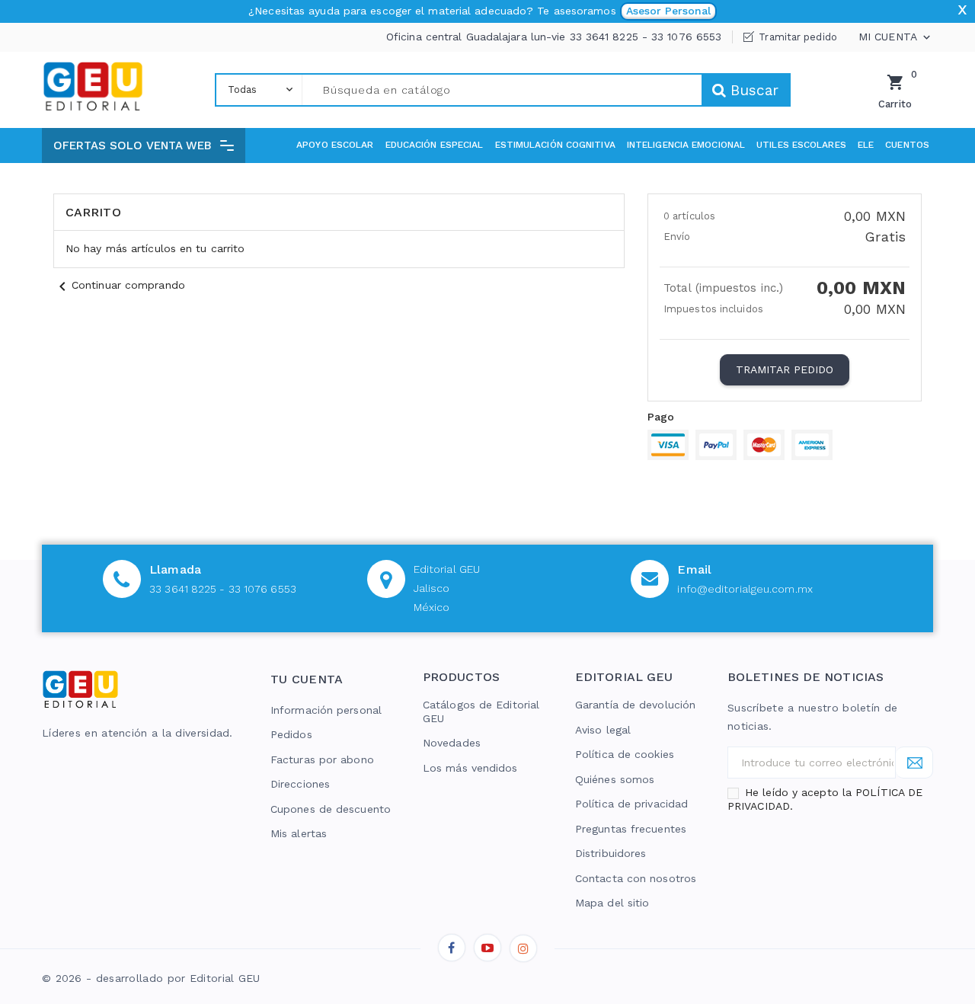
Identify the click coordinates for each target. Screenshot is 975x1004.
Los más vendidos (470, 768)
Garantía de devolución (635, 705)
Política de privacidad (631, 804)
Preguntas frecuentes (630, 829)
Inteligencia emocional (686, 144)
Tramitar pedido (798, 37)
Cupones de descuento (330, 809)
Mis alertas (298, 833)
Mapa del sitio (612, 903)
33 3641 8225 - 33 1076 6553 (222, 589)
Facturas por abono (322, 759)
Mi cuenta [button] (895, 37)
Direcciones (300, 784)
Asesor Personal (668, 11)
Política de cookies (624, 754)
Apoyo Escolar (334, 144)
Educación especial (434, 144)
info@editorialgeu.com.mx (744, 589)
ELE (866, 144)
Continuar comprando (119, 285)
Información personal (326, 710)
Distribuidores (610, 853)
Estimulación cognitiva (555, 144)
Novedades (452, 743)
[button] (143, 145)
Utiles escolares (801, 144)
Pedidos (291, 734)
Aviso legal (603, 730)
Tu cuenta (307, 679)
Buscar (752, 90)
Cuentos (907, 144)
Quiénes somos (614, 779)
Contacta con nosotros (635, 878)
